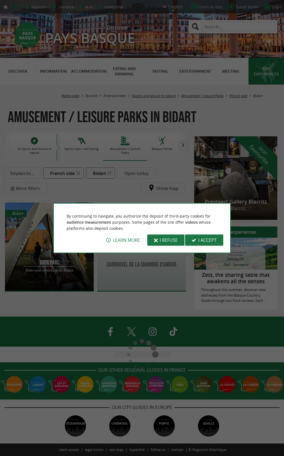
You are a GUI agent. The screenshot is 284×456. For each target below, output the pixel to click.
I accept (207, 240)
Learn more (126, 240)
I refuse (169, 240)
